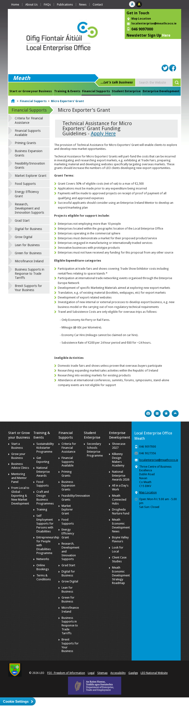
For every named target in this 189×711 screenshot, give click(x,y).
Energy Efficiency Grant (27, 194)
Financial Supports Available (28, 133)
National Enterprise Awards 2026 (120, 475)
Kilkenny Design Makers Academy (118, 459)
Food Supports (25, 184)
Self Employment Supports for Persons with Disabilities (44, 523)
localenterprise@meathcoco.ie (154, 23)
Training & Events (67, 91)
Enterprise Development (161, 91)
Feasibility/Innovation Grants (30, 165)
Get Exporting (42, 459)
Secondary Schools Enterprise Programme (95, 449)
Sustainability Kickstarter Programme (45, 447)
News (82, 4)
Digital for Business (28, 229)
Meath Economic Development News (121, 525)
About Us (31, 4)
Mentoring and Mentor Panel (19, 478)
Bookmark (166, 413)
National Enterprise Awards (43, 471)
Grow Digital (23, 237)
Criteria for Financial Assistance (29, 120)
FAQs (47, 4)
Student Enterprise (126, 91)
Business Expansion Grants (28, 153)
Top (175, 413)
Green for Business (28, 253)
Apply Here (103, 133)
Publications (65, 4)
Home (15, 4)
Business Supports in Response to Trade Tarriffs (29, 274)
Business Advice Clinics (20, 465)
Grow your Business (18, 456)
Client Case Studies (119, 559)
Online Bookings (42, 567)
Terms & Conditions (43, 577)
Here (166, 35)
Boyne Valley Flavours (120, 539)
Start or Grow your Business (30, 91)
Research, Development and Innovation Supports (29, 208)
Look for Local (117, 549)
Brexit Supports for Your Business (28, 288)
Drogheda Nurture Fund (120, 511)
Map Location (141, 18)
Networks (42, 559)
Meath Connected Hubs (119, 499)
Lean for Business (27, 245)
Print (148, 413)
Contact (98, 4)
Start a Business (17, 445)
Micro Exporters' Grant (67, 101)
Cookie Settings (16, 701)
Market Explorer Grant (30, 175)
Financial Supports (96, 91)
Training (41, 509)
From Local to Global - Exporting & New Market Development (20, 495)
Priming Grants (25, 143)
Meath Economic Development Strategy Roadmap (121, 575)
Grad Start (22, 220)
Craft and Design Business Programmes (45, 497)
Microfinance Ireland (29, 261)
